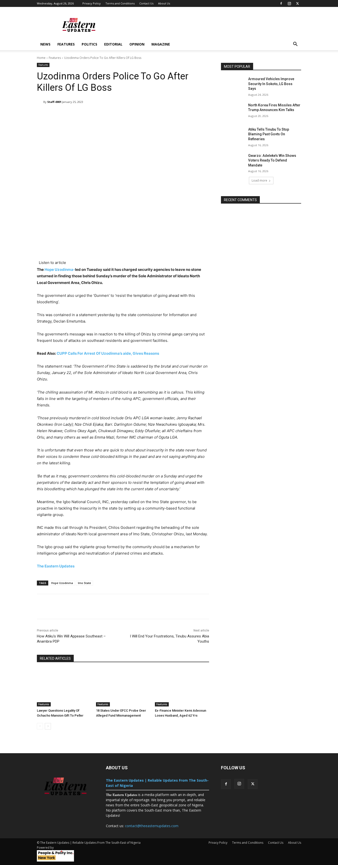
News (45, 44)
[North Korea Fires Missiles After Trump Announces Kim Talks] (233, 111)
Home (41, 58)
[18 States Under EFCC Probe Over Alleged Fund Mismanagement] (123, 687)
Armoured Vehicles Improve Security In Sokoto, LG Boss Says (271, 84)
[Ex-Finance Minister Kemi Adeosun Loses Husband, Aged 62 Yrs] (182, 687)
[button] (295, 44)
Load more (259, 180)
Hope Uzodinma (62, 583)
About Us (164, 3)
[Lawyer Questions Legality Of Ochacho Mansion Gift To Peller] (64, 687)
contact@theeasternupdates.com (151, 825)
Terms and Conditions (120, 3)
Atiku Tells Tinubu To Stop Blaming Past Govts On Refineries (268, 134)
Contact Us (146, 3)
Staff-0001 (54, 102)
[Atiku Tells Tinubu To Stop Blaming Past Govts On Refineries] (233, 135)
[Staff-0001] (40, 101)
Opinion (137, 44)
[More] (193, 114)
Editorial (113, 44)
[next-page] (48, 726)
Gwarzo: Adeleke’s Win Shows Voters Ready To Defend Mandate (272, 160)
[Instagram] (289, 3)
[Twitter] (297, 3)
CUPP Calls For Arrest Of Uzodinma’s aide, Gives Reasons (108, 353)
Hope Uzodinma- (60, 269)
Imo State (84, 583)
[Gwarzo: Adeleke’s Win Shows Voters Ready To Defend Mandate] (233, 161)
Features (66, 44)
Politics (89, 44)
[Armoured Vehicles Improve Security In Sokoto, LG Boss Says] (233, 85)
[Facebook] (281, 3)
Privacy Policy (91, 3)
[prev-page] (40, 726)
